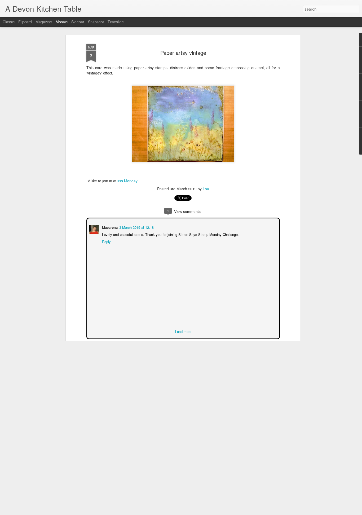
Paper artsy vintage (183, 52)
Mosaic (62, 21)
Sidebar (77, 21)
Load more (183, 330)
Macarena (109, 226)
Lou (206, 188)
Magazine (44, 21)
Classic (9, 21)
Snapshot (96, 21)
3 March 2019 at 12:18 (136, 226)
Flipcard (25, 21)
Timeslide (116, 21)
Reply (105, 241)
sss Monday (126, 180)
